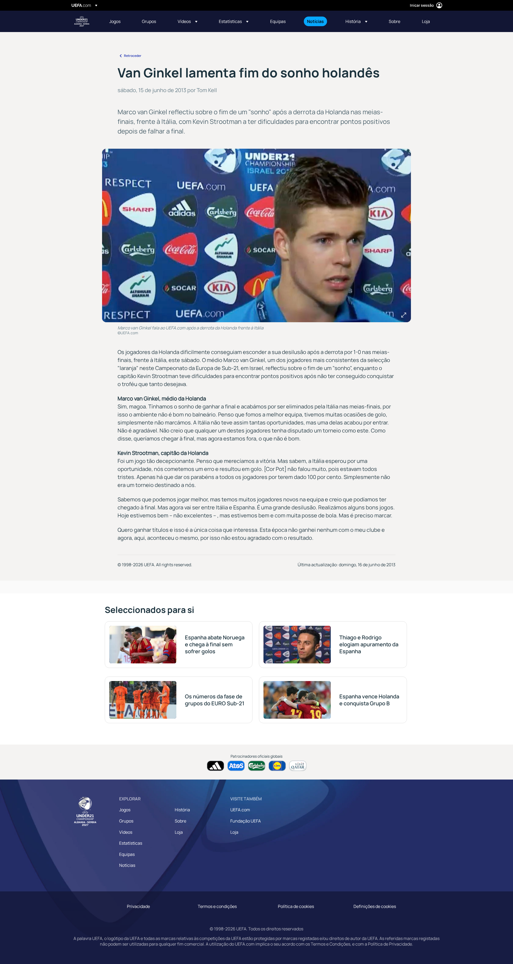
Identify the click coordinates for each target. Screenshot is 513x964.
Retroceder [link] (132, 55)
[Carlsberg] (256, 766)
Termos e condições (217, 906)
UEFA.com (240, 810)
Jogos (124, 810)
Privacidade (138, 906)
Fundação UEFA (245, 821)
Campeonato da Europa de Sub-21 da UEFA (82, 21)
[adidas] (215, 766)
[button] (187, 21)
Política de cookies (296, 906)
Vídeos (125, 832)
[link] (115, 21)
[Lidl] (277, 766)
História (182, 810)
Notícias (127, 865)
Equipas (127, 854)
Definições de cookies (374, 906)
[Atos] (236, 766)
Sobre (180, 821)
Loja (179, 832)
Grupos (126, 821)
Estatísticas (130, 843)
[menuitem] (119, 21)
